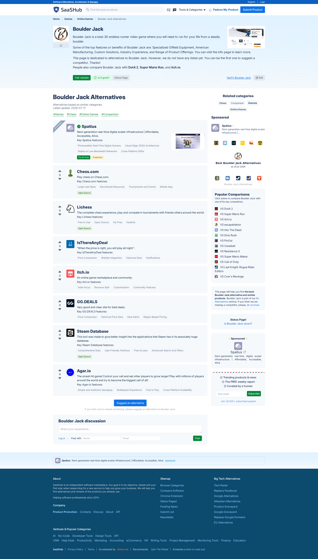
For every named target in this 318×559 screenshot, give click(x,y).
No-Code (64, 535)
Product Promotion (65, 512)
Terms (91, 549)
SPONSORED (58, 125)
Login (262, 2)
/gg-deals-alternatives (69, 298)
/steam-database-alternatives (74, 327)
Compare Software (172, 490)
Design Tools (103, 535)
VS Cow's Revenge (231, 276)
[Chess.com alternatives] (70, 173)
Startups (94, 2)
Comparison (237, 103)
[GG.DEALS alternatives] (70, 303)
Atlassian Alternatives (227, 501)
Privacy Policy (75, 549)
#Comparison (110, 114)
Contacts (85, 512)
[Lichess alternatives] (70, 209)
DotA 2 (133, 67)
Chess (222, 103)
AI (54, 535)
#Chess (71, 114)
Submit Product (252, 9)
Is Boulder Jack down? (238, 323)
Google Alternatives (226, 496)
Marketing (101, 540)
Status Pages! (168, 501)
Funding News (169, 506)
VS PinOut (225, 240)
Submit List (167, 512)
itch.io (175, 67)
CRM (56, 540)
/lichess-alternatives (68, 203)
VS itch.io (225, 219)
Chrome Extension (171, 496)
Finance (226, 540)
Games (252, 103)
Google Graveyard (225, 512)
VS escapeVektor (230, 224)
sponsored (170, 460)
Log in (62, 438)
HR (146, 540)
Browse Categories (172, 485)
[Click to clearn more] (159, 461)
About (109, 512)
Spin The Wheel (159, 549)
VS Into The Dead (230, 230)
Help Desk (68, 540)
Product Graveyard (226, 506)
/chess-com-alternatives (71, 167)
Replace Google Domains (229, 517)
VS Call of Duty (229, 261)
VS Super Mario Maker (233, 256)
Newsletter (167, 517)
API (118, 512)
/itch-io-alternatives (68, 268)
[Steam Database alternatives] (70, 333)
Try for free (83, 157)
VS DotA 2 (226, 208)
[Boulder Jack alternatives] (61, 34)
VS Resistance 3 (229, 251)
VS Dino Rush (228, 235)
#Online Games (89, 114)
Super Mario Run (152, 67)
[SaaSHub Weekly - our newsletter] (169, 9)
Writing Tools (159, 540)
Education (239, 540)
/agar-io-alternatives (68, 367)
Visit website (82, 77)
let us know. (253, 304)
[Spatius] (70, 128)
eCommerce (134, 540)
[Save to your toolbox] (61, 45)
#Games (58, 114)
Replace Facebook (225, 490)
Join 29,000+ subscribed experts (238, 401)
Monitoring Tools (208, 540)
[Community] (175, 9)
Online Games (238, 109)
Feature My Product (225, 9)
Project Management (182, 540)
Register (252, 2)
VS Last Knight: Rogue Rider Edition (234, 269)
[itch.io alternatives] (70, 274)
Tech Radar (221, 485)
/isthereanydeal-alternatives (73, 238)
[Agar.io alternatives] (70, 372)
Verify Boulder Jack (239, 77)
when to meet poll (195, 549)
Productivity (84, 540)
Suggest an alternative (130, 403)
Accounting (117, 540)
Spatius (237, 352)
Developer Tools (82, 535)
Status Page (121, 77)
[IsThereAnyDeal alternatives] (70, 244)
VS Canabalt (227, 246)
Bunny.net (123, 549)
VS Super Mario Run (232, 214)
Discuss (98, 512)
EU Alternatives (223, 522)
